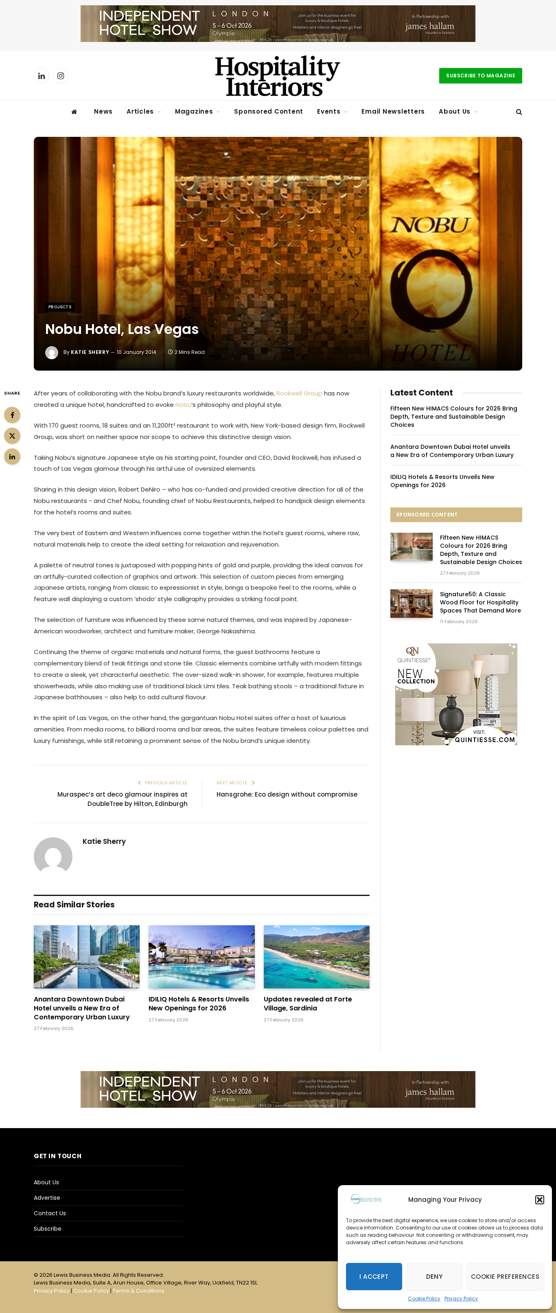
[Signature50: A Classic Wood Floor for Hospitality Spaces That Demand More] (411, 603)
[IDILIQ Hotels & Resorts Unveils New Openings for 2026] (201, 956)
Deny (434, 1276)
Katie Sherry (90, 352)
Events (329, 111)
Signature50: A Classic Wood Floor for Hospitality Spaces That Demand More (480, 602)
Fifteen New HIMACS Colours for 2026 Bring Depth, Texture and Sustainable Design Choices (453, 416)
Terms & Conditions (138, 1291)
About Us (455, 111)
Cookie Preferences (505, 1276)
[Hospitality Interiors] (278, 75)
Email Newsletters (393, 111)
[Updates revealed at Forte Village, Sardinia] (317, 956)
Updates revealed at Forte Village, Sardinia (308, 1004)
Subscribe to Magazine (480, 75)
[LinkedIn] (12, 456)
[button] (540, 1200)
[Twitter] (12, 436)
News (103, 111)
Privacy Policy (461, 1298)
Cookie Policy (424, 1298)
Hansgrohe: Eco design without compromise (287, 794)
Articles (140, 111)
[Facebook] (12, 415)
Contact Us (50, 1213)
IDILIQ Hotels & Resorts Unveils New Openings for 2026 (199, 1004)
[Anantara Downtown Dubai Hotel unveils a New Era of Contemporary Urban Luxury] (87, 956)
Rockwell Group (299, 393)
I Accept (374, 1276)
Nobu (183, 404)
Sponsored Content (268, 111)
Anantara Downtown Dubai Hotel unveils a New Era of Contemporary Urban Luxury (82, 1008)
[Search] (518, 112)
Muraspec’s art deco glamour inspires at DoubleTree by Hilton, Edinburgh (122, 799)
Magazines (194, 111)
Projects (60, 307)
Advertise (47, 1198)
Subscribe (47, 1229)
